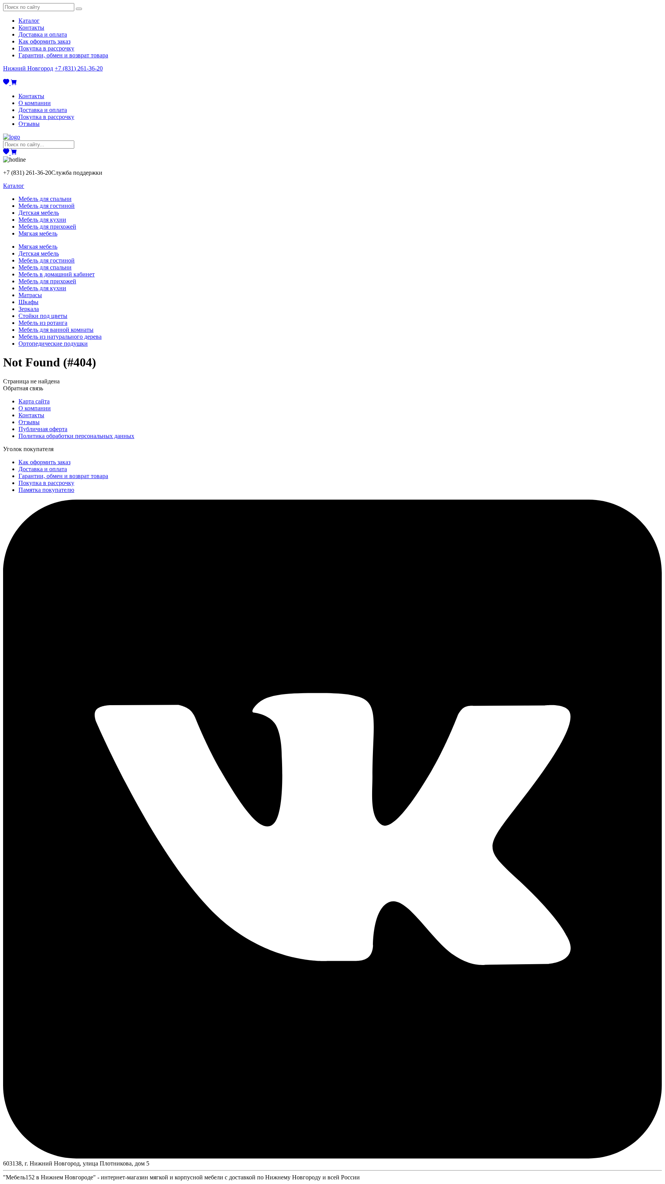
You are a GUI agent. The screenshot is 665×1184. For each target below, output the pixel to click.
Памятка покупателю (46, 490)
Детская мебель (38, 212)
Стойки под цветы (42, 316)
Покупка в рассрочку (46, 48)
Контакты (31, 27)
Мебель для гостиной (46, 205)
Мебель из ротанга (42, 322)
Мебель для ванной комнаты (56, 329)
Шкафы (28, 302)
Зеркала (28, 309)
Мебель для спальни (45, 199)
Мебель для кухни (42, 219)
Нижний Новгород (28, 68)
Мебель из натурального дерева (60, 336)
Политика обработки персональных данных (76, 436)
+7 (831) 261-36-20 (79, 68)
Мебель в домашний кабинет (56, 274)
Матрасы (30, 295)
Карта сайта (34, 401)
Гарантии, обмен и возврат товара (63, 55)
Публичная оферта (42, 429)
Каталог (29, 20)
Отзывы (29, 123)
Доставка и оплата (42, 34)
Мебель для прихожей (47, 226)
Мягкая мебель (37, 233)
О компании (34, 103)
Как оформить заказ (44, 41)
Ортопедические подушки (53, 343)
